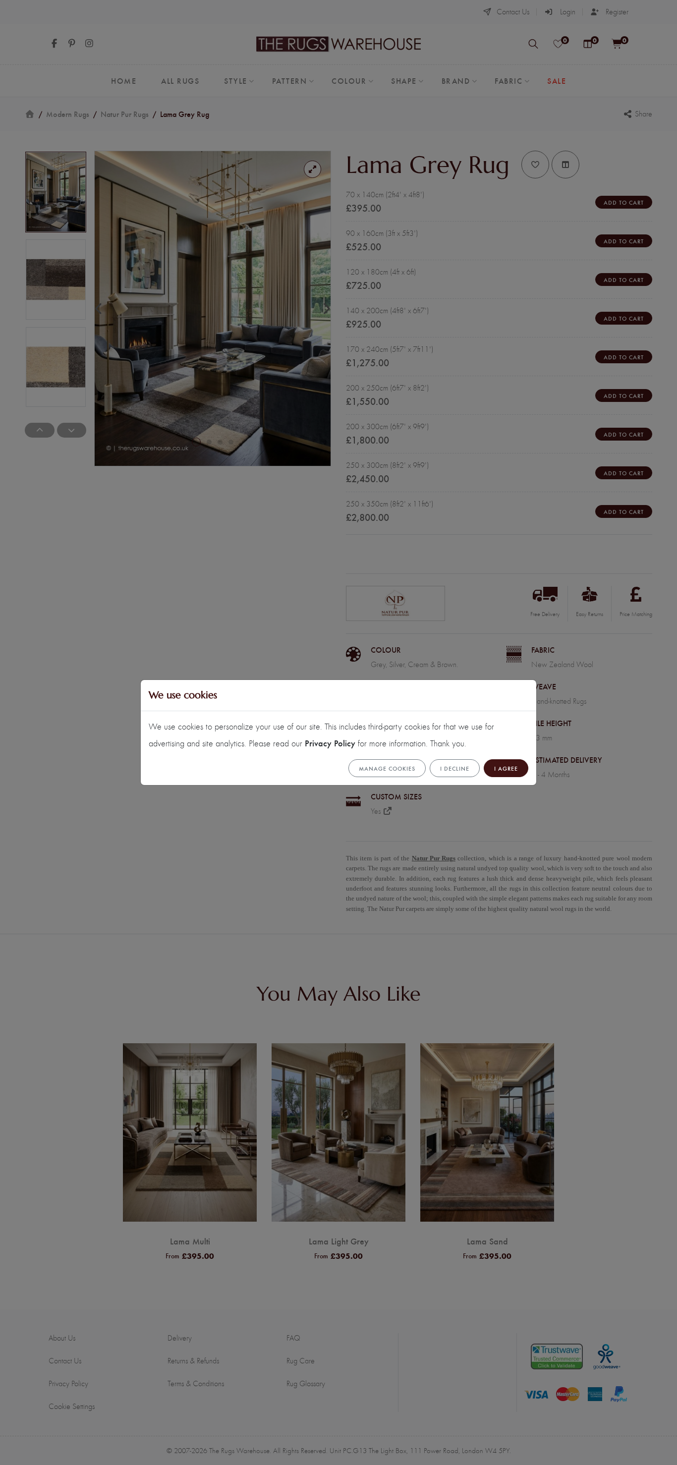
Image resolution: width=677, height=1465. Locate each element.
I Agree (506, 768)
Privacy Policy (330, 742)
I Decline (454, 768)
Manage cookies (387, 768)
